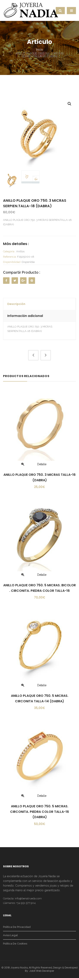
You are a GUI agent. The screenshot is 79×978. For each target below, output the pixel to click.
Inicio (39, 49)
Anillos (20, 251)
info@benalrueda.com (28, 898)
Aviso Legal (10, 935)
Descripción (16, 304)
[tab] (39, 304)
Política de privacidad (17, 926)
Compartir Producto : (21, 272)
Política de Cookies (15, 943)
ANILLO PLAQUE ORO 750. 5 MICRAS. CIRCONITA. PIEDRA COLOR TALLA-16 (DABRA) (39, 811)
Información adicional (25, 316)
